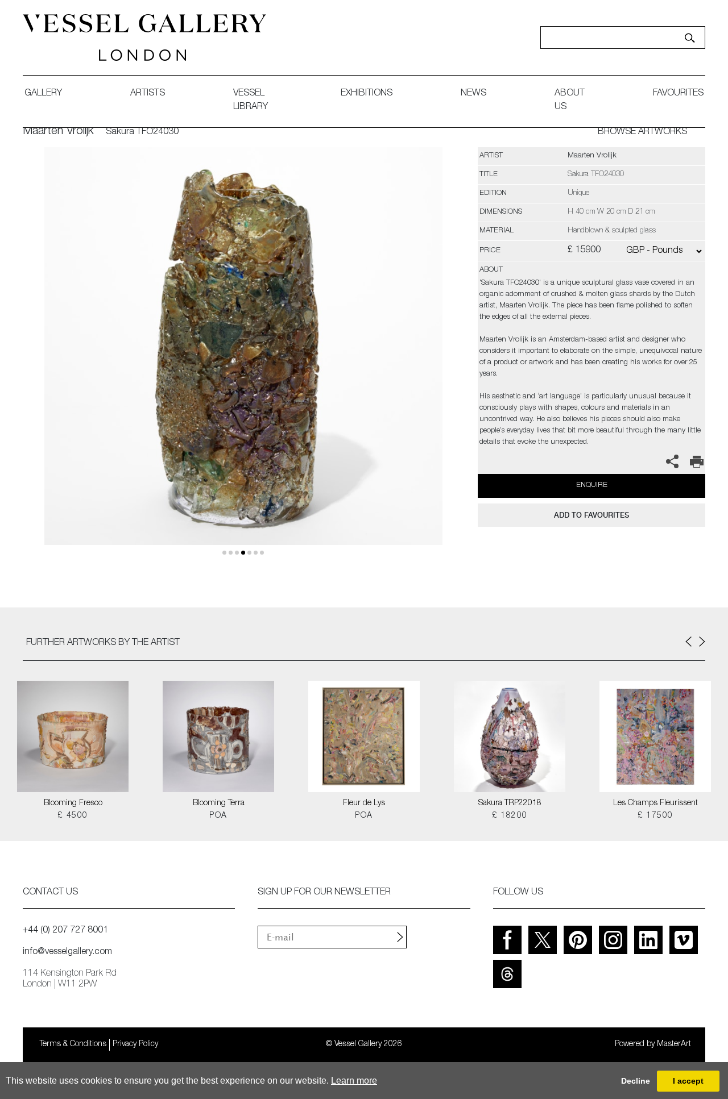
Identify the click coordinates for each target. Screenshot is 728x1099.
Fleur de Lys (364, 803)
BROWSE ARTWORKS (642, 132)
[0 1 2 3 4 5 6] (243, 359)
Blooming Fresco (73, 803)
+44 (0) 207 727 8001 (65, 930)
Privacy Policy (135, 1044)
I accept (688, 1080)
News (473, 93)
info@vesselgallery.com (67, 952)
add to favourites (591, 515)
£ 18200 (510, 816)
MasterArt (674, 1044)
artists (147, 93)
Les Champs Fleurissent (655, 803)
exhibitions (366, 93)
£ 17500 (655, 816)
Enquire (591, 485)
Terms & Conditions (73, 1044)
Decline (635, 1080)
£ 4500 (72, 816)
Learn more (354, 1080)
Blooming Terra (219, 803)
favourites (678, 93)
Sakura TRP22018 (509, 803)
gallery (43, 93)
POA (218, 816)
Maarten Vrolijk (58, 132)
